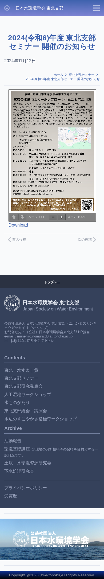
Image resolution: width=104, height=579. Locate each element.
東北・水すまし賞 (21, 370)
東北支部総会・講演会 (25, 411)
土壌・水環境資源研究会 (27, 463)
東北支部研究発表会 (23, 386)
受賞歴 (10, 495)
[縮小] (53, 217)
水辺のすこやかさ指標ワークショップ (40, 419)
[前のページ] (14, 217)
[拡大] (62, 217)
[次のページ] (22, 217)
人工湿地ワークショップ (27, 394)
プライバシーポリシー (25, 487)
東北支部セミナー (21, 378)
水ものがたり (17, 402)
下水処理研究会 (19, 471)
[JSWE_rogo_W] (7, 8)
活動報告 (12, 440)
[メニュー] (96, 8)
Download (18, 225)
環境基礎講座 (17, 449)
